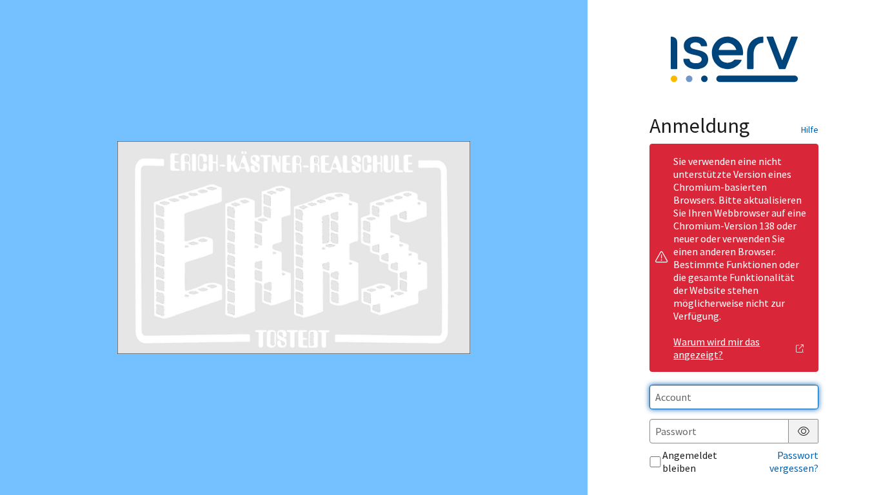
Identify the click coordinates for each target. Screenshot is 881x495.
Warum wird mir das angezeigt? (716, 348)
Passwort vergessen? (793, 461)
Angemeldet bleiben (689, 461)
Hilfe (809, 129)
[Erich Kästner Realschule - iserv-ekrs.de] (293, 247)
